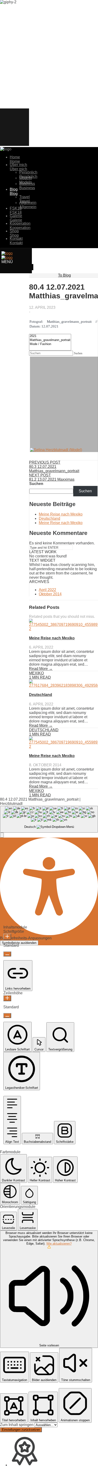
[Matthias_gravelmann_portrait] (50, 340)
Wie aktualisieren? (59, 1243)
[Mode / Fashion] (50, 344)
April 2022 (47, 590)
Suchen (36, 484)
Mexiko (36, 673)
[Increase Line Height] (7, 998)
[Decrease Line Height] (7, 1015)
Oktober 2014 (50, 594)
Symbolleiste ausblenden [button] (19, 943)
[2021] (50, 336)
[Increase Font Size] (7, 937)
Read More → (41, 669)
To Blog (64, 275)
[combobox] (49, 819)
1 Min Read (40, 677)
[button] (2, 835)
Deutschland (49, 518)
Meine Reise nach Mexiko (61, 514)
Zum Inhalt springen (17, 1425)
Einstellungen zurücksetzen (21, 1429)
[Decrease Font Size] (7, 953)
